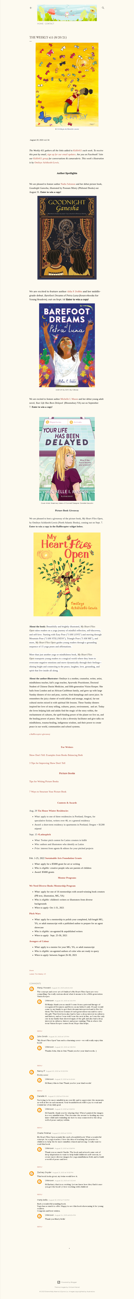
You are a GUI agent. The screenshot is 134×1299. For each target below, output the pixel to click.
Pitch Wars (35, 913)
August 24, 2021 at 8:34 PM (65, 1215)
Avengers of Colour (39, 941)
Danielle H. (42, 1096)
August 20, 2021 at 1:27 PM (59, 1037)
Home (40, 24)
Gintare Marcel (74, 1287)
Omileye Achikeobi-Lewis (46, 162)
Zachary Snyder (44, 1172)
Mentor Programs (67, 877)
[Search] (103, 7)
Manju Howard (44, 988)
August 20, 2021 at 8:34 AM (62, 988)
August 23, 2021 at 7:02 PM (59, 1200)
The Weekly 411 (40, 974)
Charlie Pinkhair (44, 1133)
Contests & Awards (67, 802)
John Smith (42, 1036)
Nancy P (41, 1071)
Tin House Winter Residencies (53, 810)
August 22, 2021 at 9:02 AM (65, 1181)
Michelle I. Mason (69, 399)
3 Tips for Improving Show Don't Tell (47, 763)
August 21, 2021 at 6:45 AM (65, 1079)
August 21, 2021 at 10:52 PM (62, 1172)
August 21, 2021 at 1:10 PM (62, 1133)
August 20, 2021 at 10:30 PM (57, 1071)
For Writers (67, 747)
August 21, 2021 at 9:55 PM (65, 1109)
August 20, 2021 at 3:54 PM (65, 1001)
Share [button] (31, 970)
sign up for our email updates (61, 154)
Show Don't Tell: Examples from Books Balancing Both (56, 755)
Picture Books (67, 773)
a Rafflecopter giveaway (39, 734)
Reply (39, 1031)
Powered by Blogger (69, 1282)
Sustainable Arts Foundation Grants (63, 858)
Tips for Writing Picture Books (44, 781)
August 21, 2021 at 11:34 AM (58, 1096)
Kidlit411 (77, 150)
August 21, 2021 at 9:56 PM (65, 1148)
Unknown (49, 1000)
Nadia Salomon (68, 184)
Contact (49, 24)
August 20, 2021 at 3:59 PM (65, 1047)
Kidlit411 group (40, 158)
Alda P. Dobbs (74, 291)
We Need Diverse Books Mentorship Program (52, 885)
